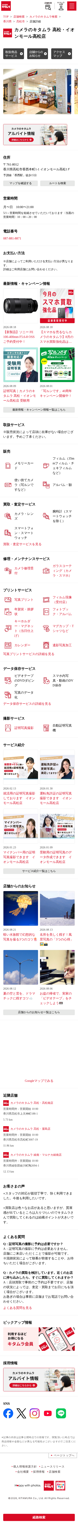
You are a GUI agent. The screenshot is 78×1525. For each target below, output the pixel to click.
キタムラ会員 (61, 3)
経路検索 (39, 1517)
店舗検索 (48, 3)
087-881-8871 (12, 238)
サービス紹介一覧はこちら (39, 871)
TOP (6, 16)
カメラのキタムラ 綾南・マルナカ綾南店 (36, 1154)
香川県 (7, 21)
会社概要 (23, 1471)
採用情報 (39, 1471)
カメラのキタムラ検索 (43, 16)
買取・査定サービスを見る (22, 544)
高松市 (20, 21)
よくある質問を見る (17, 1308)
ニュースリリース (52, 1466)
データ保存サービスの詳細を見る (27, 703)
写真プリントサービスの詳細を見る (28, 654)
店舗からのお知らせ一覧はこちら (39, 1012)
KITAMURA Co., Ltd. (31, 1498)
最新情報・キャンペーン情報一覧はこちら (39, 409)
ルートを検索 (57, 183)
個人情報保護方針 (25, 1466)
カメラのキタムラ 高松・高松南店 (31, 1102)
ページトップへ (64, 1455)
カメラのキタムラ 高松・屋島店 (30, 1128)
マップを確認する (20, 183)
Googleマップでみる (39, 1080)
